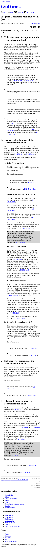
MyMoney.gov (9, 521)
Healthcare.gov (9, 519)
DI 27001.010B (19, 410)
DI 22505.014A (23, 427)
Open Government (11, 498)
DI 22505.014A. (17, 455)
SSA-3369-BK (13, 295)
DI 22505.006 (29, 81)
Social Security (11, 6)
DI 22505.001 (17, 81)
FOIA (7, 497)
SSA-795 (13, 123)
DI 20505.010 (31, 182)
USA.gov (8, 524)
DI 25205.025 (24, 270)
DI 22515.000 (20, 318)
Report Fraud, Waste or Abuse (14, 504)
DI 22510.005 (32, 348)
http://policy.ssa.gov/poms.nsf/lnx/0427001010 (14, 480)
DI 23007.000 (31, 465)
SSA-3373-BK (17, 259)
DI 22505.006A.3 (27, 228)
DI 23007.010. (35, 427)
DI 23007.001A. (25, 472)
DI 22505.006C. (20, 242)
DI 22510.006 (32, 355)
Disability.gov (9, 517)
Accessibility (9, 495)
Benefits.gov (9, 515)
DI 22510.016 (22, 439)
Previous (33, 23)
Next (38, 23)
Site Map (7, 506)
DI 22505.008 (31, 395)
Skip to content (5, 1)
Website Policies (10, 507)
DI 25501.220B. (15, 313)
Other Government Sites (12, 526)
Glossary (7, 500)
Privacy (7, 502)
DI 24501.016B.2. (30, 189)
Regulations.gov (10, 522)
